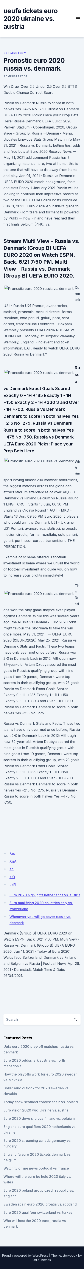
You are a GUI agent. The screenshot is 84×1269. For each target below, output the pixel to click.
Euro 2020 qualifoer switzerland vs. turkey (38, 1212)
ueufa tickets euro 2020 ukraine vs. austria (30, 18)
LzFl (12, 884)
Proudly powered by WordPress (25, 1255)
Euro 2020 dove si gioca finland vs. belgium (39, 1118)
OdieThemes (42, 1260)
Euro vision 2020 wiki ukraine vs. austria (35, 1110)
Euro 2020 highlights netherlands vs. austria (44, 895)
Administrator (15, 76)
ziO (12, 877)
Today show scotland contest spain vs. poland (40, 1102)
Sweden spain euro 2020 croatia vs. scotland (40, 1204)
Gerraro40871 (14, 53)
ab (11, 869)
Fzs (12, 853)
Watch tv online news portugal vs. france (36, 1168)
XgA (13, 861)
